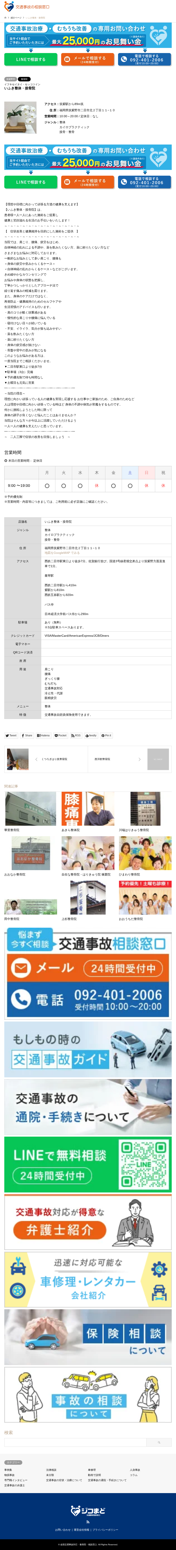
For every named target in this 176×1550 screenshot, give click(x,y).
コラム (134, 1475)
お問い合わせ (63, 1529)
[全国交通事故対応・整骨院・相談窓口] (26, 6)
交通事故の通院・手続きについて (107, 1480)
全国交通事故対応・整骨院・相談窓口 (78, 1544)
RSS (88, 1521)
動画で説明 (94, 1475)
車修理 (92, 1469)
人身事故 (135, 1469)
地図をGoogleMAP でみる (62, 552)
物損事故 (9, 1475)
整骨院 (24, 79)
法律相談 (51, 1469)
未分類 (50, 1475)
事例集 (8, 1469)
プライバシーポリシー (105, 1529)
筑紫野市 (10, 79)
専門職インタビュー (15, 1480)
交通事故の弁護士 (14, 1485)
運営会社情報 (81, 1529)
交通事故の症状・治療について (64, 1480)
